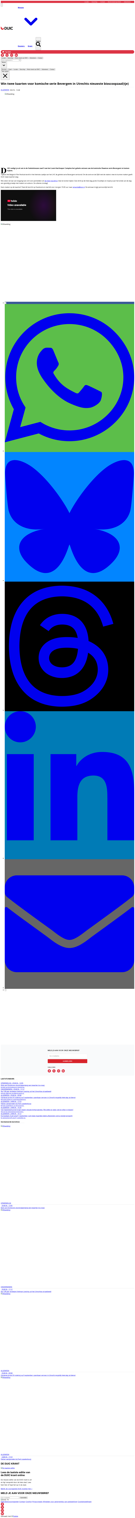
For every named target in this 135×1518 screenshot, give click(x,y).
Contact (102, 2)
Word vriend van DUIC (114, 2)
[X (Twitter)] (7, 55)
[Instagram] (11, 55)
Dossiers (21, 46)
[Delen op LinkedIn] (69, 858)
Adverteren (127, 2)
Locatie (86, 2)
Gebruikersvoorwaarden (10, 1502)
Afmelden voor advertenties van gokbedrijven (60, 1502)
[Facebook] (2, 55)
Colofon (29, 1502)
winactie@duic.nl (79, 187)
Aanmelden (23, 1497)
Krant (30, 46)
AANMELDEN (67, 1061)
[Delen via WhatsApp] (69, 451)
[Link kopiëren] (5, 990)
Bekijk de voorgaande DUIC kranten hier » (16, 1489)
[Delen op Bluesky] (69, 580)
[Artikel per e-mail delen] (69, 988)
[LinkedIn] (16, 55)
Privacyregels (37, 1502)
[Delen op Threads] (69, 710)
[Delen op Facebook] (5, 303)
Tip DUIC (8, 52)
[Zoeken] (20, 60)
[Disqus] (67, 1019)
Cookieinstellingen (85, 1502)
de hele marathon (51, 181)
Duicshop (94, 2)
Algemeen (5, 90)
